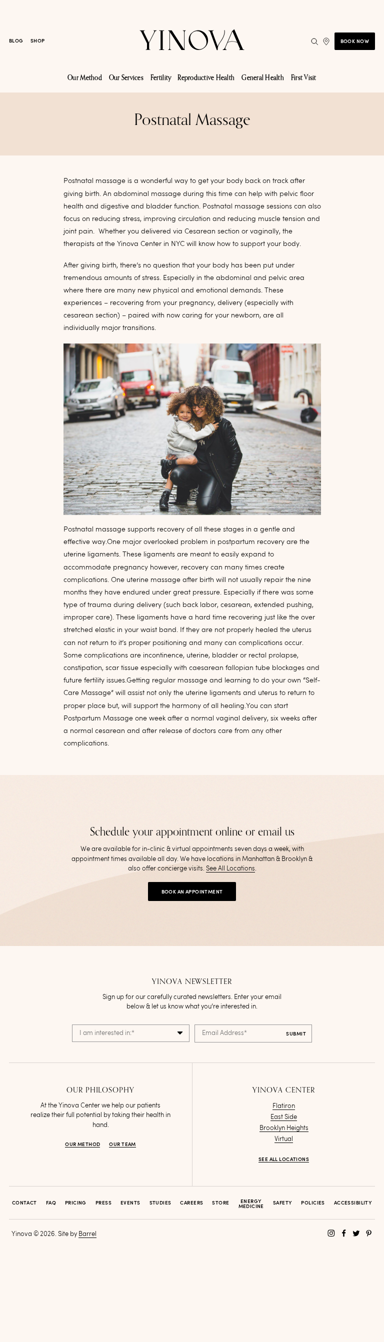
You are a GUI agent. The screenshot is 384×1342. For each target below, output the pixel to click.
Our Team (122, 1144)
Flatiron (283, 1106)
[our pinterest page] (368, 1233)
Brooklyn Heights (284, 1128)
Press (104, 1203)
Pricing (75, 1203)
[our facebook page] (344, 1233)
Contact (24, 1203)
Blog (16, 41)
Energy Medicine (251, 1204)
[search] (314, 41)
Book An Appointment (192, 892)
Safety (282, 1203)
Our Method (82, 1144)
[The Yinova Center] (192, 41)
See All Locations (230, 869)
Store (220, 1203)
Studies (161, 1203)
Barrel (87, 1234)
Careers (191, 1203)
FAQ (51, 1203)
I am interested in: (107, 1033)
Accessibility (353, 1203)
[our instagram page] (331, 1233)
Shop (37, 41)
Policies (312, 1203)
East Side (283, 1117)
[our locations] (326, 42)
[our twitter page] (356, 1233)
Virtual (283, 1139)
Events (130, 1203)
